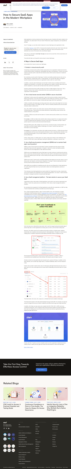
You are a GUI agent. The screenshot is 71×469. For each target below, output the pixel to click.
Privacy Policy (48, 467)
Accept (46, 7)
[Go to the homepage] (5, 5)
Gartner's (32, 48)
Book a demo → (41, 369)
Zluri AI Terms (65, 467)
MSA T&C (24, 467)
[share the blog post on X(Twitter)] (9, 62)
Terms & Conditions (41, 467)
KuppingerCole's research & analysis (49, 193)
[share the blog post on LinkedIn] (5, 62)
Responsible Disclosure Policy (32, 467)
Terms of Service (59, 467)
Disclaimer (53, 467)
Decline (54, 7)
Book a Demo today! (28, 347)
